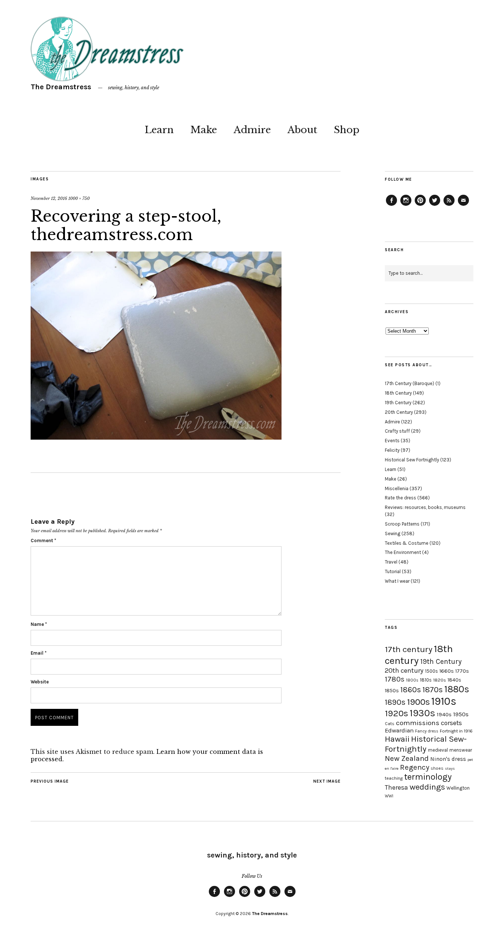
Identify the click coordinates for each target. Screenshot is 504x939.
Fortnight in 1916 (456, 731)
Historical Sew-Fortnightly (426, 744)
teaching (394, 778)
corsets (451, 723)
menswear (460, 750)
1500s (431, 671)
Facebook (391, 205)
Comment (43, 540)
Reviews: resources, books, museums (425, 507)
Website (40, 682)
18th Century (398, 393)
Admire (252, 130)
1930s (422, 713)
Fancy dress (426, 731)
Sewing (392, 533)
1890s (395, 702)
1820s (439, 680)
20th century (404, 670)
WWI (389, 796)
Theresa (396, 787)
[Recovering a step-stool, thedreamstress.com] (156, 437)
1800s (412, 680)
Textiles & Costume (406, 543)
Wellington (458, 788)
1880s (456, 689)
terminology (428, 777)
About (302, 130)
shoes (437, 768)
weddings (427, 787)
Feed (449, 205)
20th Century (399, 412)
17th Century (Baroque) (409, 383)
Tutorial (393, 571)
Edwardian (399, 730)
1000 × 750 (79, 198)
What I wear (397, 581)
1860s (410, 689)
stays (450, 768)
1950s (461, 714)
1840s (454, 680)
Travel (391, 562)
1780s (394, 679)
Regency (414, 767)
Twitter (434, 205)
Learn (159, 130)
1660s (446, 671)
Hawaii (397, 739)
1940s (444, 714)
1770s (462, 671)
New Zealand (407, 758)
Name (39, 624)
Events (392, 440)
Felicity (392, 450)
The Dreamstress (61, 87)
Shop (346, 130)
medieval (438, 750)
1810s (426, 680)
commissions (417, 723)
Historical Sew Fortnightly (412, 459)
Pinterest (420, 205)
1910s (443, 701)
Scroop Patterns (402, 524)
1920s (396, 713)
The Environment (403, 552)
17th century (408, 649)
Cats (389, 723)
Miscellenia (396, 488)
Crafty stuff (397, 431)
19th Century (398, 402)
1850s (392, 690)
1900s (418, 702)
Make (203, 130)
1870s (432, 689)
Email (38, 653)
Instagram (405, 205)
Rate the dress (400, 497)
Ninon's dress (448, 759)
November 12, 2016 (49, 198)
